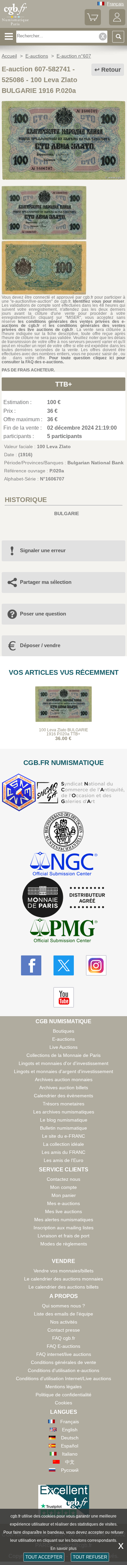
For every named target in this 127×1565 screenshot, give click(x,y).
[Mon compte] (117, 23)
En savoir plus (63, 1548)
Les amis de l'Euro (63, 1160)
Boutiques (63, 1031)
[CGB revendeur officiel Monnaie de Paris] (63, 897)
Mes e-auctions (63, 1203)
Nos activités (63, 1322)
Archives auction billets (63, 1087)
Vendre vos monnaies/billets (63, 1270)
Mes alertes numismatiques (63, 1219)
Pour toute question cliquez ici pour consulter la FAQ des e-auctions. (63, 360)
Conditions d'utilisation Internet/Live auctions (63, 1378)
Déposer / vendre (40, 645)
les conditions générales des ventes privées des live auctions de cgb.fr (63, 327)
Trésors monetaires (63, 1103)
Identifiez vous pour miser (98, 301)
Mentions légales (63, 1386)
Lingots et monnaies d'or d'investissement (63, 1063)
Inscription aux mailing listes (63, 1227)
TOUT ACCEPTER (43, 1557)
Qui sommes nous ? (63, 1305)
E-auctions (63, 1039)
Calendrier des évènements (63, 1095)
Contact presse (63, 1330)
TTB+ (63, 384)
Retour (111, 69)
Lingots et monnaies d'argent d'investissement (63, 1071)
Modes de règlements (63, 1243)
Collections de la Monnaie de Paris (63, 1055)
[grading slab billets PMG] (64, 931)
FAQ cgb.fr (63, 1338)
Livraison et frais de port (63, 1235)
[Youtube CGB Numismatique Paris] (64, 997)
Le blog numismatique (63, 1120)
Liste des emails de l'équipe (63, 1314)
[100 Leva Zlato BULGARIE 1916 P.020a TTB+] (63, 178)
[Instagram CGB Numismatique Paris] (96, 965)
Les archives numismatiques (63, 1111)
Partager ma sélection (45, 582)
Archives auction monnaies (63, 1079)
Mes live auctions (63, 1211)
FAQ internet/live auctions (63, 1354)
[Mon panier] (93, 23)
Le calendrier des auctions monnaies (63, 1278)
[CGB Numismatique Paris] (15, 25)
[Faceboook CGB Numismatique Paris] (31, 965)
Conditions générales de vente (63, 1362)
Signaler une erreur (43, 550)
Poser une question (43, 614)
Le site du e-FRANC (63, 1136)
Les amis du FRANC (63, 1152)
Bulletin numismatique (63, 1128)
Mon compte (63, 1187)
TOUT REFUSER (90, 1557)
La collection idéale (63, 1144)
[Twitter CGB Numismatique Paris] (64, 965)
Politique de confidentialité (63, 1394)
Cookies (63, 1402)
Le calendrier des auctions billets (63, 1287)
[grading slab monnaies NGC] (64, 864)
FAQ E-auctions (63, 1346)
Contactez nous (63, 1179)
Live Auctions (63, 1047)
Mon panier (63, 1195)
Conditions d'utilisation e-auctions (63, 1370)
